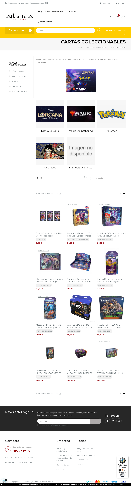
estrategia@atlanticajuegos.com (18, 462)
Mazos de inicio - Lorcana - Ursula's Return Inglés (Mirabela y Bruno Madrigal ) (111, 280)
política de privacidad (59, 425)
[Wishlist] (111, 16)
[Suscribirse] (95, 421)
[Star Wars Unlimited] (81, 151)
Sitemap (80, 464)
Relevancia (109, 178)
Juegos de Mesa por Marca (85, 450)
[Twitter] (113, 420)
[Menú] (126, 457)
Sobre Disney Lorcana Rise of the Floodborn (49, 234)
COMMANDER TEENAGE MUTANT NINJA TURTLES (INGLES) (48, 372)
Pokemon (16, 81)
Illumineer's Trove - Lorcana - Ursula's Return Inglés (111, 234)
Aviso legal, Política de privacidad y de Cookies (64, 458)
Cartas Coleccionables (17, 64)
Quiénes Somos (62, 465)
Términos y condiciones (61, 450)
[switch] (122, 475)
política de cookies (115, 484)
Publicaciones (82, 460)
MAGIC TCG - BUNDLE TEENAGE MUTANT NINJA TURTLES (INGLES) (110, 372)
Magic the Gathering (20, 76)
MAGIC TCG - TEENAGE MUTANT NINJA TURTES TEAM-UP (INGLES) (109, 326)
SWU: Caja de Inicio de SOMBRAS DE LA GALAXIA (80, 326)
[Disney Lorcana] (50, 114)
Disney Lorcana (18, 71)
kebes (50, 482)
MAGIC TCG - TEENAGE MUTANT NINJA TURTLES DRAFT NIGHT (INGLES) (79, 372)
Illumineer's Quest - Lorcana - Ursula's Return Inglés (49, 280)
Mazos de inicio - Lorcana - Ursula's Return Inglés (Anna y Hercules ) (49, 326)
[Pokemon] (111, 114)
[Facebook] (107, 420)
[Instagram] (119, 420)
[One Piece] (50, 151)
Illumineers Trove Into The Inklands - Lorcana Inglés (79, 234)
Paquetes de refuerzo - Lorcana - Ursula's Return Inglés (79, 280)
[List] (41, 178)
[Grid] (37, 178)
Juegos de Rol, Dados (86, 455)
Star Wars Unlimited (20, 91)
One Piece (16, 86)
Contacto (60, 469)
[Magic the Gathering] (81, 114)
